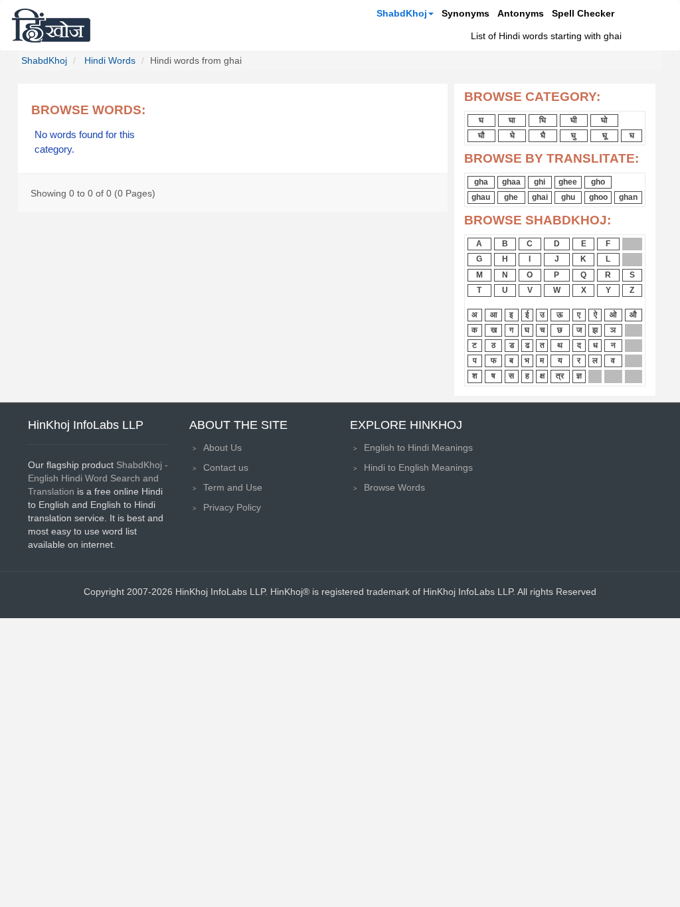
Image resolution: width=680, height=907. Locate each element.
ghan (628, 197)
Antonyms (520, 13)
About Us (222, 447)
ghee (567, 182)
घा (512, 120)
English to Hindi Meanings (418, 447)
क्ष (542, 375)
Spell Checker (583, 13)
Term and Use (232, 487)
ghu (568, 197)
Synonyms (465, 13)
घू (604, 135)
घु (573, 135)
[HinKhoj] (51, 25)
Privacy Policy (232, 507)
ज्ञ (579, 375)
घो (604, 120)
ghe (511, 197)
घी (573, 120)
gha (481, 182)
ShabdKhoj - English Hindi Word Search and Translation (98, 478)
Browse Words (394, 487)
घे (512, 135)
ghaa (511, 182)
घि (542, 120)
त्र (560, 375)
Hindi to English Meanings (418, 467)
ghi (539, 182)
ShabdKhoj (402, 13)
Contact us (225, 467)
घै (543, 135)
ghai (540, 197)
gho (598, 182)
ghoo (598, 197)
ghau (480, 197)
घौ (481, 135)
